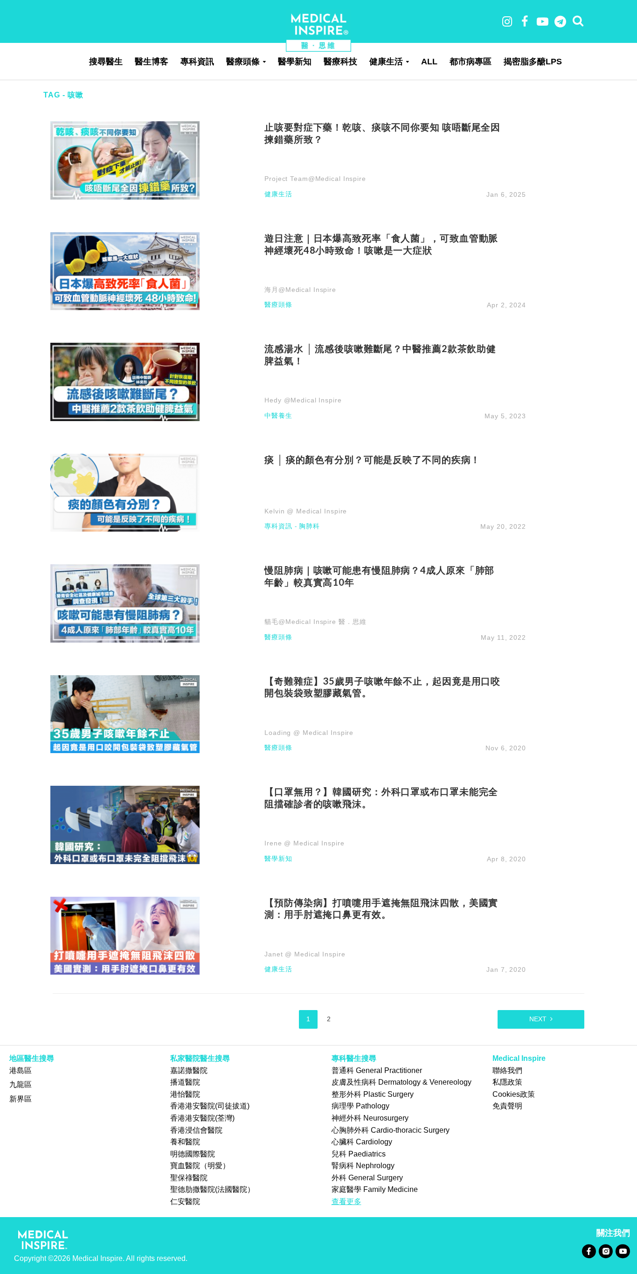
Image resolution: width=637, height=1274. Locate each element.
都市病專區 (471, 61)
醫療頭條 (243, 61)
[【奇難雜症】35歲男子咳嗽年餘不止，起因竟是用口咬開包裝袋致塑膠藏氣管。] (125, 714)
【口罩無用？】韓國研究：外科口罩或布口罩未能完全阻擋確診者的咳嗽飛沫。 (381, 797)
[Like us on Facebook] (589, 1251)
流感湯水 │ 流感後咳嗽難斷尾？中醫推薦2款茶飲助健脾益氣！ (380, 354)
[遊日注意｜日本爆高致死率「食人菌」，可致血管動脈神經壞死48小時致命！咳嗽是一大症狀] (125, 271)
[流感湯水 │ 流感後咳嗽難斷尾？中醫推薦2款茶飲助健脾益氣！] (125, 381)
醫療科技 (340, 61)
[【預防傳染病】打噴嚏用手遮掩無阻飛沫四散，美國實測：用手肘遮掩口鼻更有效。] (125, 935)
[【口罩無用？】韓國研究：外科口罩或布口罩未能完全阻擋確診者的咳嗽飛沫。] (125, 824)
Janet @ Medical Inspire (304, 954)
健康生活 (386, 61)
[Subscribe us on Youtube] (622, 1251)
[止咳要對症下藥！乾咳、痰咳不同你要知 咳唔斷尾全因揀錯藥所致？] (125, 160)
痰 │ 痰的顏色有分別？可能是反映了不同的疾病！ (372, 459)
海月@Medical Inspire (300, 289)
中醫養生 (278, 415)
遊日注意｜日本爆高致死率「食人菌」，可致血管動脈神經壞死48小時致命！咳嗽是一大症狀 (381, 244)
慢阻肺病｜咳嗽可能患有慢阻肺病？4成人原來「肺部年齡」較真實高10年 (379, 576)
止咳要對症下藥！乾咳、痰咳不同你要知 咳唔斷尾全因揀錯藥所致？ (382, 133)
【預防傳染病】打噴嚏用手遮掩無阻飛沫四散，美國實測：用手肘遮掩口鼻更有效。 (381, 908)
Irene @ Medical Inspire (304, 843)
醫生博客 (151, 61)
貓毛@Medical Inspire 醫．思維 (315, 621)
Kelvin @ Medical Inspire (305, 511)
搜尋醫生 (106, 61)
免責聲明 (507, 1106)
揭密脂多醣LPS (533, 61)
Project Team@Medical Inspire (315, 178)
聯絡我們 (507, 1070)
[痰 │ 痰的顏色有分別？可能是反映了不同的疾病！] (125, 492)
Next (538, 1019)
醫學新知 (295, 61)
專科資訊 (197, 61)
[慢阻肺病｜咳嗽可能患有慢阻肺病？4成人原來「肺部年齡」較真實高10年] (125, 603)
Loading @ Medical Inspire (308, 732)
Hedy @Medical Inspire (302, 400)
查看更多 (346, 1201)
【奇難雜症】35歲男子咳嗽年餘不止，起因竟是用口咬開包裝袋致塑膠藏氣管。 (382, 687)
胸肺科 (309, 526)
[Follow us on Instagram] (605, 1251)
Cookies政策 (513, 1094)
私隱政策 (507, 1082)
